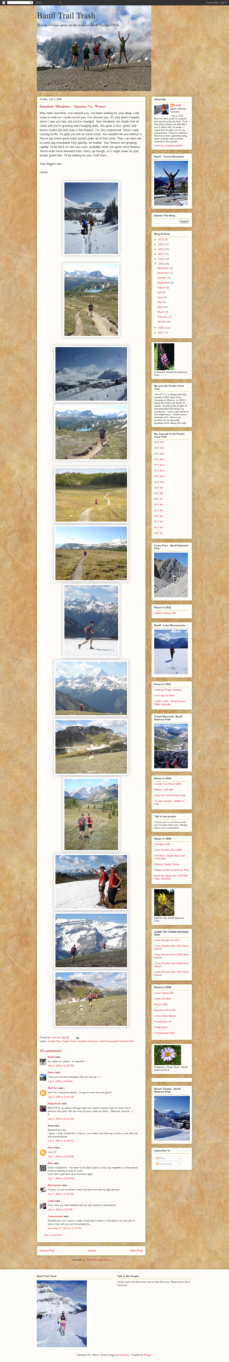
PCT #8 (158, 493)
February (162, 316)
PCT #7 (158, 499)
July (159, 292)
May (160, 302)
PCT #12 (159, 470)
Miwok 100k (161, 1004)
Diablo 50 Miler (162, 998)
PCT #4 (158, 516)
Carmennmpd (55, 1216)
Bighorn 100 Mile (163, 789)
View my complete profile (168, 145)
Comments (165, 1163)
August (161, 287)
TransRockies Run (164, 1032)
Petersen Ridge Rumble (167, 689)
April (160, 307)
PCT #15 (159, 453)
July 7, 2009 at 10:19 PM (61, 1178)
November (163, 272)
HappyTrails (54, 1103)
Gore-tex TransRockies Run (170, 795)
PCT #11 (159, 476)
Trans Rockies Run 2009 (168, 849)
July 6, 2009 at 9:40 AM (60, 1081)
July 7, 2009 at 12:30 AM (61, 1156)
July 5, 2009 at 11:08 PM (61, 1065)
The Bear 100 (162, 844)
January (162, 321)
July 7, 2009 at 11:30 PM (61, 1194)
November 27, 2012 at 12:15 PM (64, 1228)
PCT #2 (158, 527)
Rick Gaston (54, 1185)
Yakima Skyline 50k (165, 613)
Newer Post (47, 1250)
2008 (161, 327)
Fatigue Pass (69, 1041)
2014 (161, 239)
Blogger (148, 1355)
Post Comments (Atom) (98, 1259)
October (162, 277)
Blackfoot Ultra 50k (165, 1010)
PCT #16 (159, 448)
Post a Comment (53, 1235)
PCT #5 (158, 510)
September (163, 282)
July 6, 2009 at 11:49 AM (61, 1141)
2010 (161, 258)
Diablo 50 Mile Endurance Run (171, 869)
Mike (50, 1163)
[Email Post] (77, 1037)
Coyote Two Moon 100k (167, 783)
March (161, 312)
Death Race (161, 1027)
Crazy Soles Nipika (165, 1015)
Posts (162, 1158)
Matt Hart (53, 1088)
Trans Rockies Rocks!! (166, 940)
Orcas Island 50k (163, 993)
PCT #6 (158, 504)
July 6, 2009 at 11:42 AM (61, 1119)
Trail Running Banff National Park (116, 1041)
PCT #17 (159, 442)
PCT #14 (159, 459)
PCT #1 (158, 533)
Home (92, 1250)
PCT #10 (159, 482)
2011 (161, 253)
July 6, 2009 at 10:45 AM (61, 1097)
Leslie (51, 1201)
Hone (50, 1147)
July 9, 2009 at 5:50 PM (60, 1209)
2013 (161, 244)
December (163, 268)
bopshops (125, 1355)
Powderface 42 (162, 1021)
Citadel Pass (54, 1041)
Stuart (51, 1057)
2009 (161, 263)
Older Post (136, 1250)
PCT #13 (159, 465)
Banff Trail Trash (66, 15)
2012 (161, 249)
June (160, 297)
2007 (161, 332)
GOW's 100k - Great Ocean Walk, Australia (170, 703)
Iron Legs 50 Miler (164, 695)
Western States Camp (166, 864)
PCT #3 (158, 521)
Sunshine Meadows (88, 1041)
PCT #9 (158, 487)
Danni (51, 1072)
